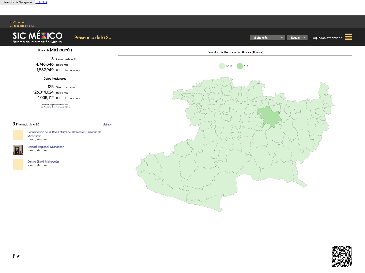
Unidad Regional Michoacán (45, 147)
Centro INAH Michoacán (43, 161)
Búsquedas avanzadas (326, 37)
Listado (107, 124)
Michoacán (19, 22)
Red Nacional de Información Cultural (55, 107)
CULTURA (41, 2)
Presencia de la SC (24, 25)
